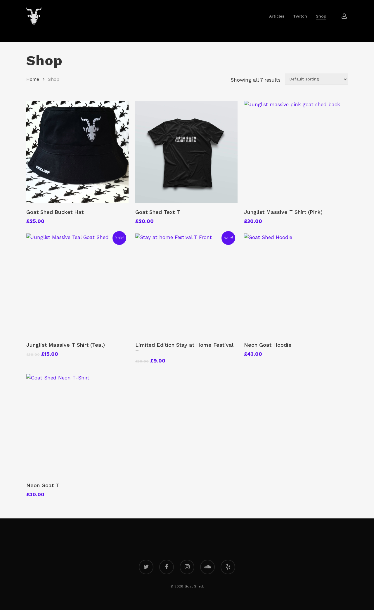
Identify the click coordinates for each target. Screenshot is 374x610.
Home (32, 79)
